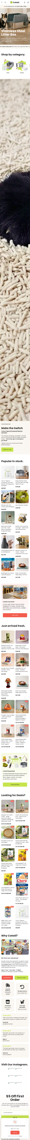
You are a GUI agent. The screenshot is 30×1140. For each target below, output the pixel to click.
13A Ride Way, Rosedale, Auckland (10, 1139)
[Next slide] (27, 66)
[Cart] (28, 2)
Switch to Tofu (7, 449)
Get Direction (7, 977)
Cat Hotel (17, 962)
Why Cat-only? (21, 977)
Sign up (15, 1117)
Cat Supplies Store (6, 964)
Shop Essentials (15, 784)
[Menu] (2, 2)
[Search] (5, 2)
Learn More (15, 615)
